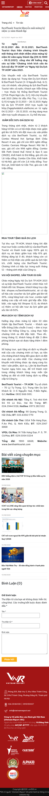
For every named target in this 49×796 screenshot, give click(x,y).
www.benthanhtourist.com (16, 444)
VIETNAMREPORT (8, 7)
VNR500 (19, 7)
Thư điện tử (7, 622)
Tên (4, 611)
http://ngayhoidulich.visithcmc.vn (19, 108)
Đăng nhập (37, 3)
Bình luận (5, 632)
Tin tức (19, 22)
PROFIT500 (38, 7)
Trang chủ (7, 22)
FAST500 (28, 7)
